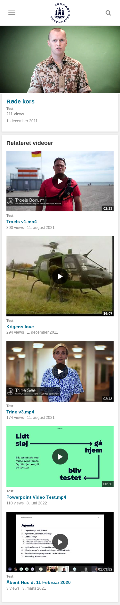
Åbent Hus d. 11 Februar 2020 (38, 582)
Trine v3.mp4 (20, 411)
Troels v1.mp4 (21, 221)
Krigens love (20, 326)
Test (9, 108)
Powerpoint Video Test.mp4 (36, 497)
